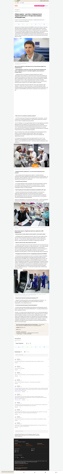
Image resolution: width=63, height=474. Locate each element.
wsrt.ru (19, 329)
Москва (21, 2)
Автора (27, 351)
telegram (17, 450)
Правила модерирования (18, 436)
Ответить (16, 362)
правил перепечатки (24, 468)
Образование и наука (18, 11)
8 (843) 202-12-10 (17, 444)
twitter (34, 448)
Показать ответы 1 (18, 391)
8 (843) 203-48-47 (28, 444)
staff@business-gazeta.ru (41, 444)
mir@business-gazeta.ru (29, 445)
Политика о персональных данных (19, 465)
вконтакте (18, 448)
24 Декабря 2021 (17, 9)
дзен (33, 450)
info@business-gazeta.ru (18, 445)
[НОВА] (39, 5)
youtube (17, 451)
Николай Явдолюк (18, 338)
